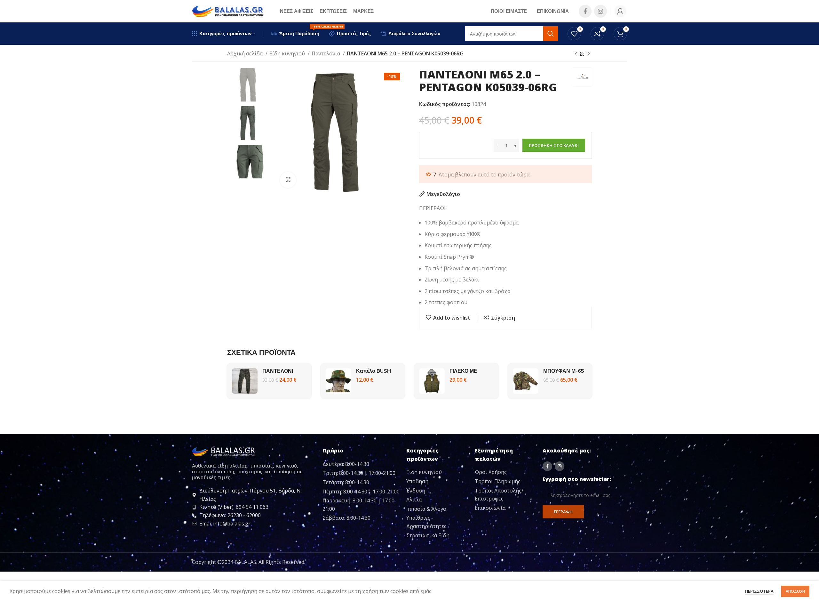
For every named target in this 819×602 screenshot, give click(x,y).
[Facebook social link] (585, 11)
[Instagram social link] (600, 11)
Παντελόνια (326, 53)
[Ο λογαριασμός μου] (620, 11)
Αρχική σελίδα (245, 53)
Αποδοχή (795, 591)
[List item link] (438, 472)
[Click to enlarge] (288, 180)
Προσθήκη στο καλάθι (554, 145)
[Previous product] (576, 54)
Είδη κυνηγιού (287, 53)
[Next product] (588, 54)
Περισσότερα (759, 591)
